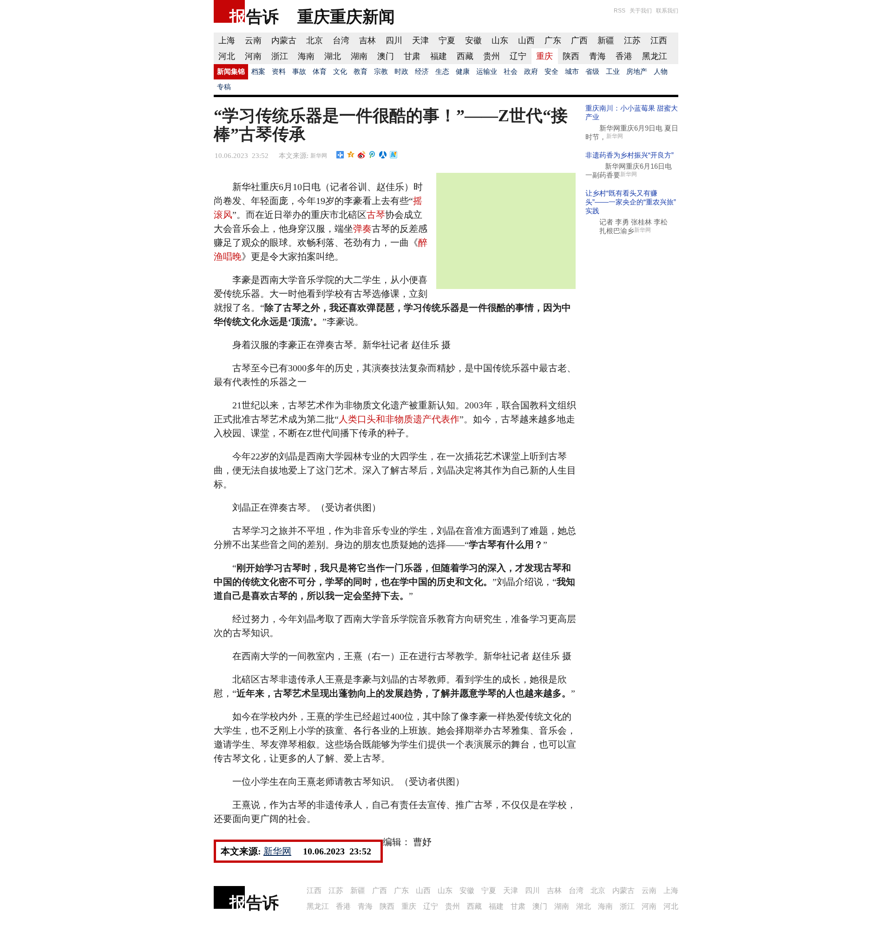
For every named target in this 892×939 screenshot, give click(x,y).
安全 (551, 71)
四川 (394, 40)
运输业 (486, 71)
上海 (226, 40)
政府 (531, 71)
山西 (526, 40)
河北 (226, 56)
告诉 (262, 16)
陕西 (571, 56)
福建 (438, 56)
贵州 (491, 56)
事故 (299, 71)
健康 (463, 71)
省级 (592, 71)
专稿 (224, 87)
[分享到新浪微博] (362, 154)
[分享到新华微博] (394, 154)
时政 (401, 71)
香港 (624, 56)
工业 (613, 71)
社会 (511, 71)
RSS (619, 10)
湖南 (359, 56)
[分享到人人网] (383, 154)
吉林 (367, 40)
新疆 (605, 40)
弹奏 (362, 228)
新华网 (318, 155)
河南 (253, 56)
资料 (279, 71)
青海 (597, 56)
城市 (572, 71)
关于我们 (641, 10)
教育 (360, 71)
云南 (253, 40)
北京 (314, 40)
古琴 (376, 215)
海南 (306, 56)
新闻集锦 (231, 71)
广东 (552, 40)
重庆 (544, 56)
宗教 (381, 71)
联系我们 (667, 10)
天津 (420, 40)
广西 (579, 40)
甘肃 (412, 56)
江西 (658, 40)
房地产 (636, 71)
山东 (500, 40)
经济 (422, 71)
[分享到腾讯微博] (372, 154)
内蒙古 (283, 40)
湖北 (332, 56)
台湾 (341, 40)
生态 (442, 71)
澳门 (385, 56)
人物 (661, 71)
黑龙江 (654, 56)
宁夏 (447, 40)
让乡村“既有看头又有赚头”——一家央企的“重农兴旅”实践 (630, 202)
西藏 (465, 56)
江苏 (632, 40)
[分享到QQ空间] (351, 154)
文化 (340, 71)
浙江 (279, 56)
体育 (320, 71)
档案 (258, 71)
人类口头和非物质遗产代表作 (399, 419)
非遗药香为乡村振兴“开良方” (629, 155)
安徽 (473, 40)
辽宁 (518, 56)
